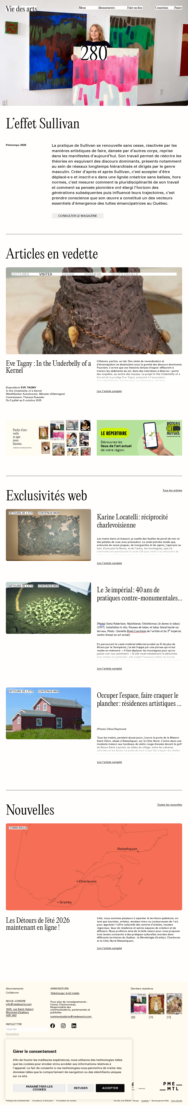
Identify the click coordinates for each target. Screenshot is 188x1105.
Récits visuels (124, 274)
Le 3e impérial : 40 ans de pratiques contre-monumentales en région (137, 597)
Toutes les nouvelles (169, 804)
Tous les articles (172, 490)
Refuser (81, 1088)
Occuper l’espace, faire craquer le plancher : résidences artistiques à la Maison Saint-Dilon (138, 703)
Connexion (161, 8)
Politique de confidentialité (17, 1101)
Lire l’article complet (109, 391)
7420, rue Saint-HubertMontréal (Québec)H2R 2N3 (19, 1012)
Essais (68, 274)
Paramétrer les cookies (39, 1088)
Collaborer (12, 992)
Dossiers (92, 274)
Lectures (20, 274)
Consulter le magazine (77, 216)
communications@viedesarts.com (71, 1016)
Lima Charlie (176, 1101)
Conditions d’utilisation (42, 1101)
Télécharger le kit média (64, 993)
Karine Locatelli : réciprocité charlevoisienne (132, 520)
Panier (178, 8)
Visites (45, 274)
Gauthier (145, 1101)
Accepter (110, 1088)
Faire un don (134, 8)
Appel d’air (19, 363)
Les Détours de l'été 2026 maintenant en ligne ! (38, 924)
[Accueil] (39, 8)
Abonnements (106, 8)
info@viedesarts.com (19, 1004)
